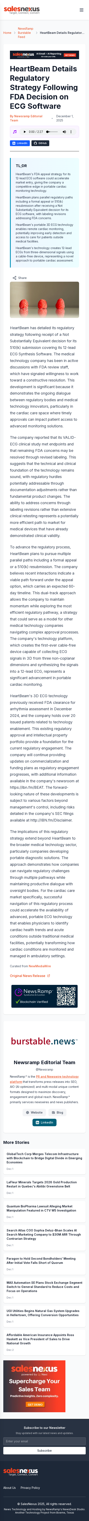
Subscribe (44, 1450)
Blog (60, 1112)
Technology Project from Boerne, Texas (49, 1512)
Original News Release (27, 976)
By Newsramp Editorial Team (26, 118)
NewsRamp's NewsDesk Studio (65, 1509)
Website (37, 1112)
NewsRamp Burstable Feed (25, 33)
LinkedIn (22, 143)
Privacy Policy (30, 1487)
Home (7, 32)
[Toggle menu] (81, 10)
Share (22, 278)
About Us (9, 1487)
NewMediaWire (40, 966)
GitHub (42, 143)
